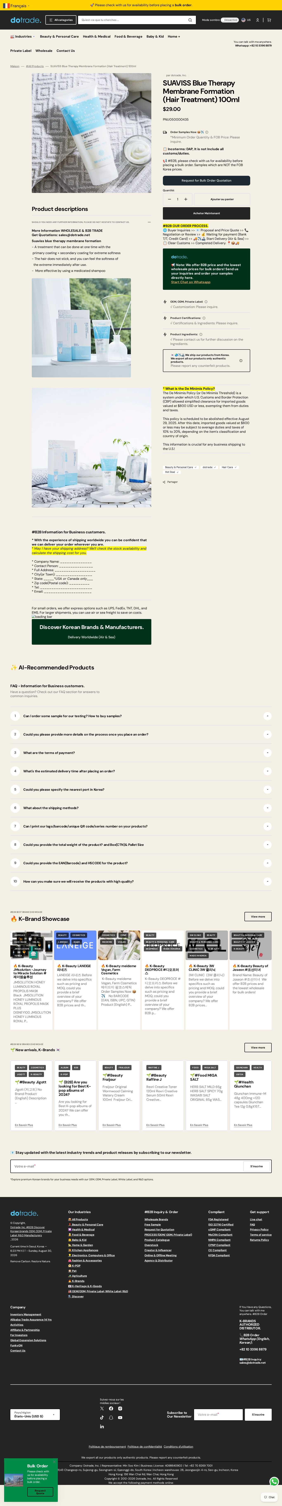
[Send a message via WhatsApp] (274, 1481)
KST (23, 1251)
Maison (14, 66)
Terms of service (261, 1234)
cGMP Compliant (219, 1229)
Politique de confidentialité (145, 1446)
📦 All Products (78, 1219)
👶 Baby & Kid (77, 1240)
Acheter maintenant (206, 213)
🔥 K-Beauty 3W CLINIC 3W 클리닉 (202, 968)
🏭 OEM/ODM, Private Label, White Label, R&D (98, 1291)
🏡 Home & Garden (80, 1245)
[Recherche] (191, 20)
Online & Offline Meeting (161, 1255)
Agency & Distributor (159, 1260)
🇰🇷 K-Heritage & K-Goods (85, 1286)
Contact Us (17, 1350)
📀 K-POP (74, 1265)
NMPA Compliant (219, 1240)
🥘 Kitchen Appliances (83, 1250)
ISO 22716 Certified (220, 1224)
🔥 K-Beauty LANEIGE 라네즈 (74, 968)
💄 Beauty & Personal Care (85, 1224)
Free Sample (153, 1224)
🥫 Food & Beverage (81, 1234)
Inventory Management (25, 1314)
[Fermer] (54, 1461)
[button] (257, 20)
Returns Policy (259, 1240)
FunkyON (16, 1345)
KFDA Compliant (219, 1255)
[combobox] (137, 20)
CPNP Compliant (219, 1245)
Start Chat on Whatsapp (190, 282)
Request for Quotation (159, 1229)
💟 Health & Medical (81, 1229)
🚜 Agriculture (77, 1276)
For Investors (18, 1335)
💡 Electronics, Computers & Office (91, 1255)
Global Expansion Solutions (28, 1340)
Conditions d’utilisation (178, 1446)
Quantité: (169, 190)
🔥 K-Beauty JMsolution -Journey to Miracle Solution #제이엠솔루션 (29, 971)
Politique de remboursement (107, 1446)
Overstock (151, 1245)
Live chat (256, 1219)
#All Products (35, 66)
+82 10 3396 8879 (261, 45)
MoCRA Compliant (220, 1234)
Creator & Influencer (158, 1250)
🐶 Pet (72, 1271)
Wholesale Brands (156, 1219)
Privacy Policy (259, 1229)
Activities (16, 1325)
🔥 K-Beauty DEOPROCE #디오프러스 (162, 969)
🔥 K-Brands (76, 1281)
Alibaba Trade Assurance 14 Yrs (31, 1319)
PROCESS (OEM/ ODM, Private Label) (168, 1234)
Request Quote (40, 1492)
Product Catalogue (157, 1240)
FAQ (252, 1224)
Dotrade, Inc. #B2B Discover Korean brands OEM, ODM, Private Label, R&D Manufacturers (31, 1231)
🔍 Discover (76, 1296)
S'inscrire (258, 1414)
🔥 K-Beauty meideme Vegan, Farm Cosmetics (118, 969)
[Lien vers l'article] (31, 980)
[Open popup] (207, 132)
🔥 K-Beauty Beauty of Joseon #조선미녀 (250, 968)
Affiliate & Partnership (25, 1330)
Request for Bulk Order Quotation (206, 180)
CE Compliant (217, 1250)
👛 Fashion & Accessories (85, 1260)
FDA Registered (218, 1219)
